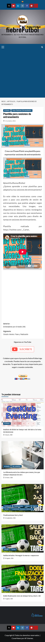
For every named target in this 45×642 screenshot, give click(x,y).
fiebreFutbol (22, 30)
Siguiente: (15, 333)
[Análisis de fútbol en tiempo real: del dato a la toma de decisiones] (23, 412)
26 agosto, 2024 (9, 558)
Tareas (6, 509)
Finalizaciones (18, 506)
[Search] (42, 47)
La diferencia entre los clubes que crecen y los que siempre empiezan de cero (21, 473)
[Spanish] (22, 1)
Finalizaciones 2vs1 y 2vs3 (13, 515)
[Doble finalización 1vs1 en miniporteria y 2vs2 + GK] (23, 579)
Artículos (7, 110)
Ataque (6, 549)
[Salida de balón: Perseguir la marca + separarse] (23, 538)
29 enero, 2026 (9, 478)
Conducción (7, 506)
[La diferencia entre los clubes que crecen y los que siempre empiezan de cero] (23, 455)
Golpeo (27, 506)
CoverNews (16, 638)
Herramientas (16, 466)
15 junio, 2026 (8, 435)
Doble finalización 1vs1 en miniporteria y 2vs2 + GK (22, 596)
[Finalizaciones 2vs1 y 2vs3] (23, 498)
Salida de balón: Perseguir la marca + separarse (21, 555)
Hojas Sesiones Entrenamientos (21, 110)
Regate (34, 506)
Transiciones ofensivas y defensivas (22, 509)
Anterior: (14, 325)
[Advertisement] (22, 73)
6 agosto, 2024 (9, 599)
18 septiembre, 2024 (10, 518)
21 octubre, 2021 (10, 121)
